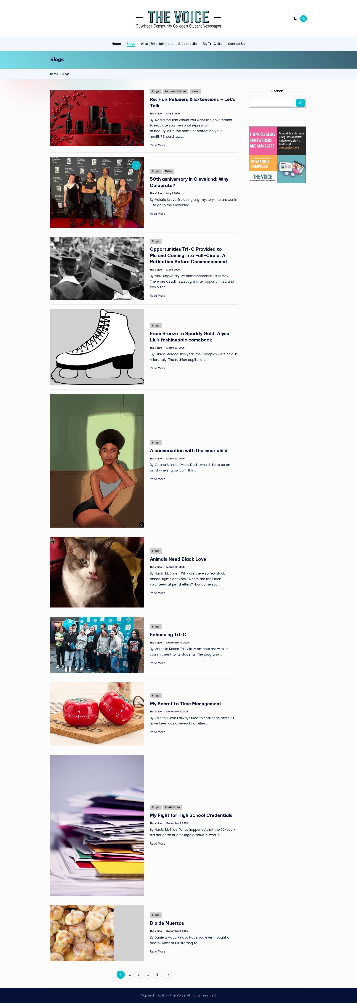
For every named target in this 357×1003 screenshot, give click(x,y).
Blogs (155, 91)
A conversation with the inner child (190, 450)
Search (277, 91)
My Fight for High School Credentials (192, 815)
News (195, 91)
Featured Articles (175, 91)
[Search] (300, 103)
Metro (168, 171)
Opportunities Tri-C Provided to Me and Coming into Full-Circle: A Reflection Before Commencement (189, 255)
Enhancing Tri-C (168, 634)
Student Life (172, 807)
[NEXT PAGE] (168, 975)
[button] (168, 975)
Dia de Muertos (167, 923)
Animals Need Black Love (178, 559)
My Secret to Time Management (185, 703)
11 (157, 975)
